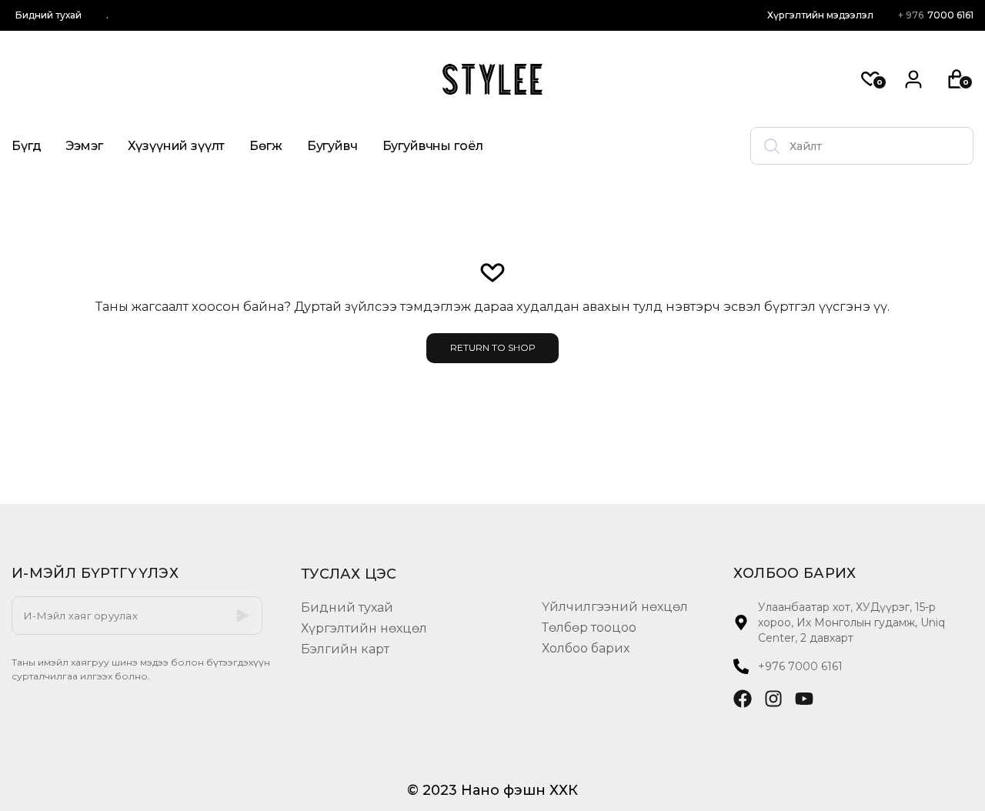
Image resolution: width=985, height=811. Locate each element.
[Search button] (772, 146)
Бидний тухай (48, 15)
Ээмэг (83, 146)
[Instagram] (773, 698)
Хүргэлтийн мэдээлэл (820, 15)
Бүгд (26, 146)
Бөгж (265, 146)
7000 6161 (935, 15)
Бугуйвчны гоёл (432, 146)
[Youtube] (804, 698)
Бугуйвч (332, 146)
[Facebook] (742, 698)
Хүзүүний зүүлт (176, 146)
